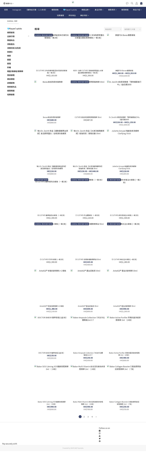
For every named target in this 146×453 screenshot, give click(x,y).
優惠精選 (124, 9)
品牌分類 (10, 36)
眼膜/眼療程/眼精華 (15, 71)
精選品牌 (85, 9)
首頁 (6, 9)
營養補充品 (11, 86)
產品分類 (98, 9)
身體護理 (10, 82)
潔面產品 (10, 44)
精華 (15, 21)
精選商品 (10, 40)
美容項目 (83, 15)
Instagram (16, 9)
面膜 (9, 59)
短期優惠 (60, 15)
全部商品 (10, 21)
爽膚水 (10, 51)
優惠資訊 (111, 9)
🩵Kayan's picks (70, 9)
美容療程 (10, 79)
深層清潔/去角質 (14, 48)
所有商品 (72, 15)
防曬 (9, 67)
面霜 (9, 63)
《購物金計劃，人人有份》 (36, 9)
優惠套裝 (55, 9)
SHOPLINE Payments (77, 448)
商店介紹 (136, 9)
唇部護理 (10, 75)
